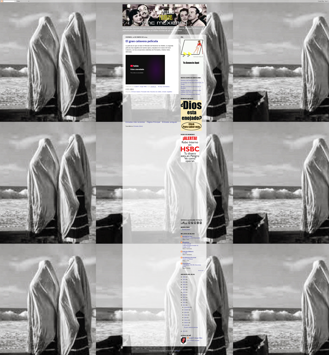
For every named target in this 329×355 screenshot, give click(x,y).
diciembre (187, 307)
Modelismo (186, 242)
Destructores (186, 263)
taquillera (169, 91)
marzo (186, 320)
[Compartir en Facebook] (131, 89)
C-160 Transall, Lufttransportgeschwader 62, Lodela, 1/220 (191, 245)
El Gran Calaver (136, 91)
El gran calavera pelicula (142, 41)
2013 (184, 331)
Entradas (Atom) (138, 126)
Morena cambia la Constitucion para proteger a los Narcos (191, 91)
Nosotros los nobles (155, 91)
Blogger (178, 350)
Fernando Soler (145, 91)
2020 (184, 289)
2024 (184, 279)
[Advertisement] (151, 107)
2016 (184, 300)
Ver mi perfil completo (193, 340)
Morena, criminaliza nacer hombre (190, 94)
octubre (186, 309)
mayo (186, 315)
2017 (184, 297)
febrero (186, 322)
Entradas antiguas (169, 122)
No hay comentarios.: (164, 86)
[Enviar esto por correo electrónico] (126, 89)
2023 (184, 282)
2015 (184, 302)
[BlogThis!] (128, 89)
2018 (184, 295)
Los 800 (185, 253)
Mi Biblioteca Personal (189, 257)
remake (164, 91)
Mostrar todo (200, 270)
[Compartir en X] (129, 89)
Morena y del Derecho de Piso (189, 80)
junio (185, 312)
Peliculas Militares (188, 251)
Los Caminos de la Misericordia (191, 238)
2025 (184, 277)
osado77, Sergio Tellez (195, 338)
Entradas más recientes (135, 122)
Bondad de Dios (187, 236)
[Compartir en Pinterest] (133, 89)
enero (186, 325)
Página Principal (153, 122)
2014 (184, 305)
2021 (184, 287)
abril (185, 317)
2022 (184, 284)
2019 (184, 292)
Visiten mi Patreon (188, 259)
